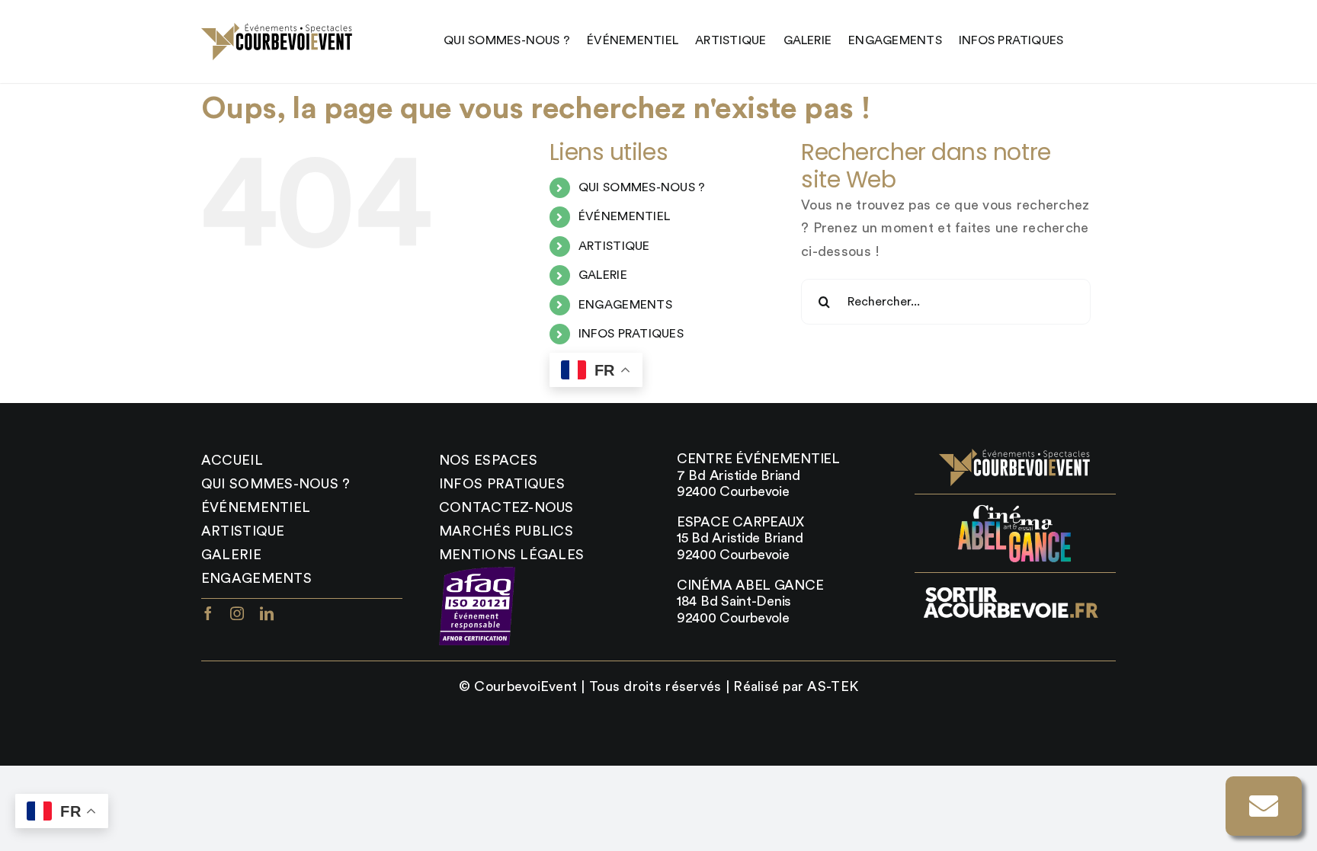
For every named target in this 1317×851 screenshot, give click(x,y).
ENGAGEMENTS (625, 305)
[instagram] (237, 613)
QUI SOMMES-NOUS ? (642, 187)
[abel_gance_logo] (1015, 509)
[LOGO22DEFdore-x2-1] (277, 30)
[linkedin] (267, 613)
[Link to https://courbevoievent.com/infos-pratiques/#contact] (1263, 806)
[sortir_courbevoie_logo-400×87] (1010, 587)
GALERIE (602, 275)
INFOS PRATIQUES (631, 334)
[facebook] (208, 613)
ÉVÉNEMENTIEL (624, 216)
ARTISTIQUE (614, 246)
